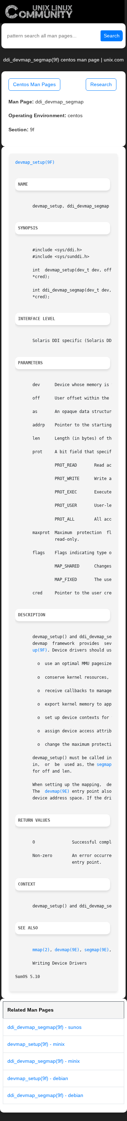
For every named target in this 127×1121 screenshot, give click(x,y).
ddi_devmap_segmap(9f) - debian (45, 1095)
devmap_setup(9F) (35, 162)
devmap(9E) (57, 791)
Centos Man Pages (34, 84)
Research (101, 84)
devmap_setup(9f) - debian (37, 1078)
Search (112, 35)
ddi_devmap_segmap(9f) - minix (43, 1061)
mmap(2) (41, 949)
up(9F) (39, 650)
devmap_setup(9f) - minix (36, 1044)
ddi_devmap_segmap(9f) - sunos (44, 1027)
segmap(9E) (109, 764)
